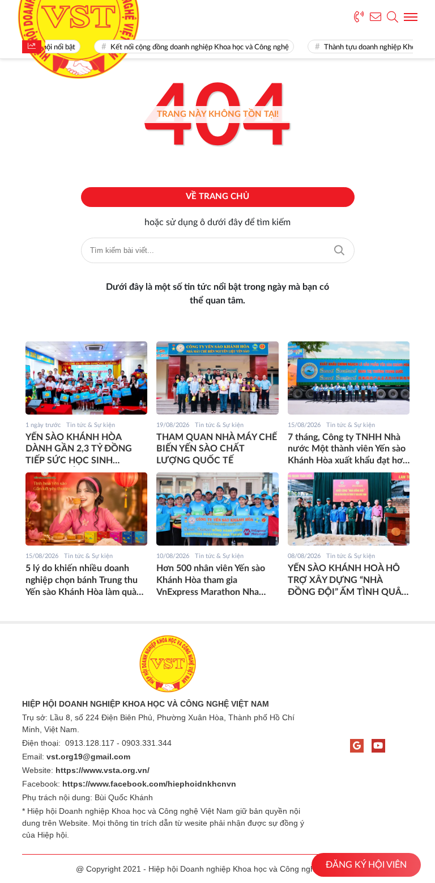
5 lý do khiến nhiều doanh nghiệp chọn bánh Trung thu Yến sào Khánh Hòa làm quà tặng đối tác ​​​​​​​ (81, 581)
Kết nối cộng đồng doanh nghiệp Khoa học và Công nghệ (194, 47)
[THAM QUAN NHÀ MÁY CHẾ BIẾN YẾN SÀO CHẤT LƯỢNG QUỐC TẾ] (217, 378)
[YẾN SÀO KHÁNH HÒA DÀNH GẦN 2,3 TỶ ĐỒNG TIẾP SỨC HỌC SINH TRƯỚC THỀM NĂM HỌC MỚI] (86, 378)
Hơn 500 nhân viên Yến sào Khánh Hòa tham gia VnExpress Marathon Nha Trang (210, 581)
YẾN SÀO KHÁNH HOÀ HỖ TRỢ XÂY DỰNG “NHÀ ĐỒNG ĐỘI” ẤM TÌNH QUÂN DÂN (348, 581)
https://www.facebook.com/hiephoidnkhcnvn (149, 783)
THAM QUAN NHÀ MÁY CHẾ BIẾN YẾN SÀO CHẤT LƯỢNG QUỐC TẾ (216, 449)
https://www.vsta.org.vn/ (103, 770)
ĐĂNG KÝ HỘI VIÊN (366, 864)
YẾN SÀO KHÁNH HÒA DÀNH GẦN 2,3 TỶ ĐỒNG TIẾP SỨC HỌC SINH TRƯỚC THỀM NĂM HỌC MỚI (79, 450)
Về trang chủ (217, 196)
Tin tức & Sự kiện (90, 425)
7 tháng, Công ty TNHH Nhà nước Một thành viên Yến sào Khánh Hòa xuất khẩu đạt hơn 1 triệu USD (348, 450)
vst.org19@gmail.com (88, 756)
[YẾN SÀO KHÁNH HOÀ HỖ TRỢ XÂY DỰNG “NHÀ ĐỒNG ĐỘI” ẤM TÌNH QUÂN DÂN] (349, 509)
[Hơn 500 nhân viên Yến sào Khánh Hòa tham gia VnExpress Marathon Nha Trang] (217, 509)
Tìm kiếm (339, 250)
